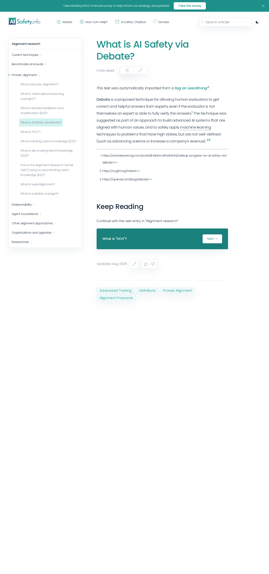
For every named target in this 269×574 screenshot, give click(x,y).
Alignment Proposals (116, 298)
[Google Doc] (134, 264)
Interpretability (22, 205)
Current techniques (25, 55)
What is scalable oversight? (39, 194)
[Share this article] (127, 70)
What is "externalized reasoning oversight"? (42, 96)
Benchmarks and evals (27, 64)
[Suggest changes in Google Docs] (140, 70)
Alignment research (26, 44)
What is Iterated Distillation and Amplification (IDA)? (42, 110)
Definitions (147, 290)
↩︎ (116, 162)
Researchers (20, 242)
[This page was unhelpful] (153, 264)
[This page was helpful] (146, 264)
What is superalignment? (37, 184)
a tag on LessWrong (189, 88)
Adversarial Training (115, 290)
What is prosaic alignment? (39, 84)
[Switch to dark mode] (257, 22)
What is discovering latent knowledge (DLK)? (46, 153)
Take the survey (189, 6)
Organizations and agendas (32, 233)
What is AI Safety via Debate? (40, 122)
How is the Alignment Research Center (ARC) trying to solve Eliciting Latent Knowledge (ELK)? (46, 170)
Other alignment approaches (32, 223)
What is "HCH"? (30, 132)
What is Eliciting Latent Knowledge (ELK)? (48, 141)
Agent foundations (25, 214)
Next (210, 238)
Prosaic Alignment (177, 290)
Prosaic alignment (24, 75)
